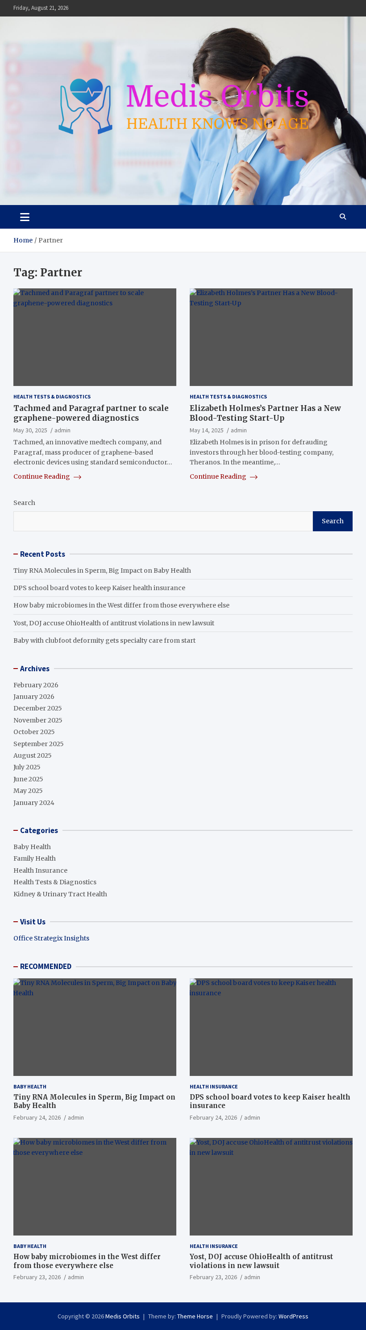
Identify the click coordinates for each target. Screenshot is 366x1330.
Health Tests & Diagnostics (52, 396)
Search (24, 503)
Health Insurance (40, 870)
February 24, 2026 (37, 1117)
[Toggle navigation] (24, 216)
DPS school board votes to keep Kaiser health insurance (99, 588)
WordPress (293, 1316)
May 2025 (28, 791)
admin (62, 430)
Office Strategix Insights (51, 938)
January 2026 (33, 697)
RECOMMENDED (45, 966)
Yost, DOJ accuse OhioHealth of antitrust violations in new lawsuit (113, 623)
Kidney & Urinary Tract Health (60, 894)
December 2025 (37, 708)
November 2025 (37, 720)
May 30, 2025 (30, 430)
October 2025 (34, 732)
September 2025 (38, 744)
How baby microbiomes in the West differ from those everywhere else (121, 605)
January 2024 (33, 803)
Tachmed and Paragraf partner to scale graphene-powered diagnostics (91, 413)
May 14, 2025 (207, 430)
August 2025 (32, 755)
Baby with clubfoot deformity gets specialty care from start (104, 640)
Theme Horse (195, 1316)
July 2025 (27, 767)
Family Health (34, 858)
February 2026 (35, 685)
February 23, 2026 (37, 1277)
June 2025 (28, 779)
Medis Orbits (122, 1316)
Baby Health (32, 847)
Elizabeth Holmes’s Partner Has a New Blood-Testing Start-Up (265, 413)
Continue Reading (42, 476)
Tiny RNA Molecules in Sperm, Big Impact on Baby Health (102, 570)
